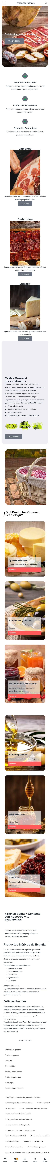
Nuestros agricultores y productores (18, 1103)
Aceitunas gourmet (12, 1055)
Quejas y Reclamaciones (14, 1088)
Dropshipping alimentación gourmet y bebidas (22, 1097)
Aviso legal (9, 1083)
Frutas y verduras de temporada (17, 1125)
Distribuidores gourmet (36, 1147)
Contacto (8, 1061)
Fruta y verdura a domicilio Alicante (33, 1108)
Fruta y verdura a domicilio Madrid (18, 1114)
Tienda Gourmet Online (14, 1147)
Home (5, 1161)
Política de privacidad (13, 1077)
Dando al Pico (10, 1066)
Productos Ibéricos (12, 1141)
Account (45, 1161)
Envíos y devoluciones (13, 1072)
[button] (12, 569)
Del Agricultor (10, 1108)
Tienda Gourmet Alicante (33, 1141)
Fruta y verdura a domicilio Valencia (18, 1119)
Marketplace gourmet (13, 1050)
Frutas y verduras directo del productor (20, 1130)
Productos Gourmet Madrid (15, 1136)
